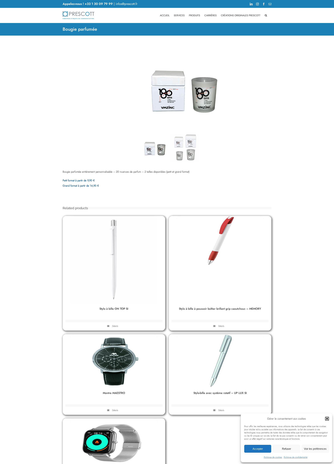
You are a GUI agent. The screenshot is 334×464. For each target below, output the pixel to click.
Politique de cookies (273, 457)
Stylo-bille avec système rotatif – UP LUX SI (220, 393)
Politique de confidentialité (295, 457)
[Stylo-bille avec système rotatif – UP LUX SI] (220, 360)
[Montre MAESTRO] (114, 360)
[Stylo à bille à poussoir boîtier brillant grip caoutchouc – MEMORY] (220, 259)
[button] (327, 418)
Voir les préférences (315, 448)
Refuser (286, 448)
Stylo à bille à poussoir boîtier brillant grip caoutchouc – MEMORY (220, 309)
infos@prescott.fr (126, 4)
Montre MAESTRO (114, 393)
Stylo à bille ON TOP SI (114, 309)
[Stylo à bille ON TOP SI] (114, 259)
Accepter (258, 448)
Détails (115, 326)
